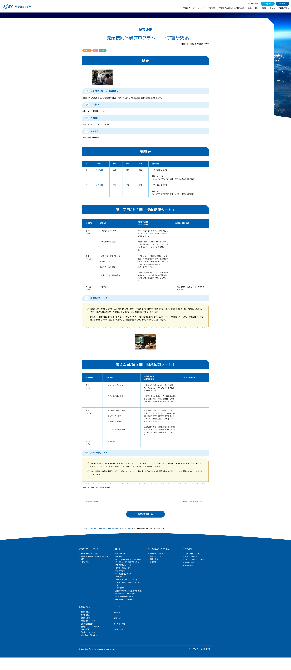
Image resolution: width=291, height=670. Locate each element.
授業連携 (102, 528)
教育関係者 (189, 565)
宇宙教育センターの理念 (89, 554)
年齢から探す (253, 8)
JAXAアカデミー (121, 577)
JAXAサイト (282, 4)
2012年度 (127, 528)
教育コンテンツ (268, 8)
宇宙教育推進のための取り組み (232, 8)
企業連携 (153, 562)
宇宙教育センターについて (194, 8)
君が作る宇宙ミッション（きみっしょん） (128, 584)
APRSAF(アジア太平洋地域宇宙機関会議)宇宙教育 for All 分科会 (128, 592)
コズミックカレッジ (122, 568)
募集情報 (117, 612)
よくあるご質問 (119, 624)
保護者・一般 (189, 562)
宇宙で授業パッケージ (123, 565)
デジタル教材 (85, 615)
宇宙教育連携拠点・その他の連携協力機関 (94, 558)
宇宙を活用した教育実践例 (124, 599)
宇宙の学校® (120, 571)
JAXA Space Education (89, 635)
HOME (85, 528)
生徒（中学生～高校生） (193, 557)
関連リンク (118, 618)
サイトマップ (193, 649)
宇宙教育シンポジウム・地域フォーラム (159, 555)
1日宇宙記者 (119, 588)
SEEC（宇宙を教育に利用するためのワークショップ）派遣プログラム (128, 561)
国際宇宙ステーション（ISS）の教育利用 (91, 628)
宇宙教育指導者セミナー (124, 574)
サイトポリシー (206, 649)
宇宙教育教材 (283, 8)
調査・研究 (154, 559)
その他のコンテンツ (88, 632)
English (268, 4)
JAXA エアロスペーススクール (126, 580)
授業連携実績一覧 (145, 514)
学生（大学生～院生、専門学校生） (197, 560)
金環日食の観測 (92, 501)
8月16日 (99, 185)
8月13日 (99, 170)
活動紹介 (212, 8)
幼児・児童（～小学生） (193, 554)
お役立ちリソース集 (88, 621)
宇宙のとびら (85, 618)
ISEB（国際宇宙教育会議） (125, 596)
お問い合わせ (85, 562)
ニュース (117, 607)
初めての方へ (255, 3)
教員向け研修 (120, 554)
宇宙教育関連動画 (87, 624)
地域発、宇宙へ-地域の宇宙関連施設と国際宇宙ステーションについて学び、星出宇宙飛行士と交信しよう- (193, 501)
